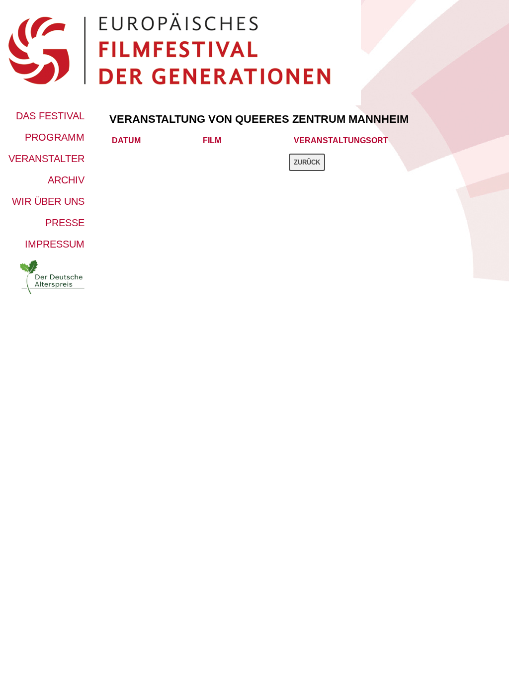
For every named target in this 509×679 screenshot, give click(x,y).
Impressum (55, 244)
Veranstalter (46, 158)
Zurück (307, 162)
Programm (55, 137)
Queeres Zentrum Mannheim (322, 119)
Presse (65, 222)
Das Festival (50, 115)
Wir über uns (48, 201)
